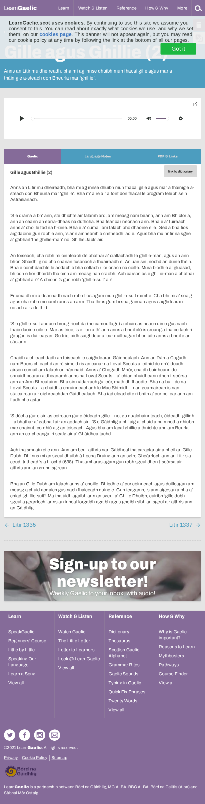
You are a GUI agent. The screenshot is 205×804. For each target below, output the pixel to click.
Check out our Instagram (39, 735)
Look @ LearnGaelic (79, 658)
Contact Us (54, 735)
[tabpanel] (102, 340)
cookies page (56, 34)
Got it (178, 49)
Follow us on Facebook (24, 735)
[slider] (76, 118)
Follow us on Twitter (9, 735)
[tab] (32, 156)
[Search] (198, 8)
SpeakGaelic (21, 631)
